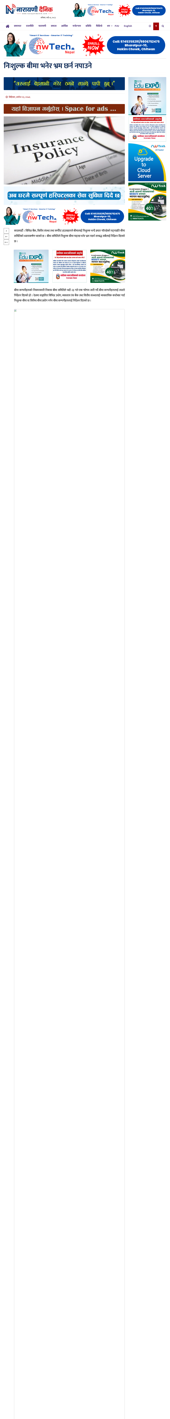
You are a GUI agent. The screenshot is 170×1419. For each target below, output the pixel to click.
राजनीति (30, 26)
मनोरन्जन (77, 26)
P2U (117, 26)
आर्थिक (64, 26)
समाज (53, 26)
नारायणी (42, 26)
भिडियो (99, 26)
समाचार (17, 26)
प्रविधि (88, 26)
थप (108, 26)
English (128, 26)
